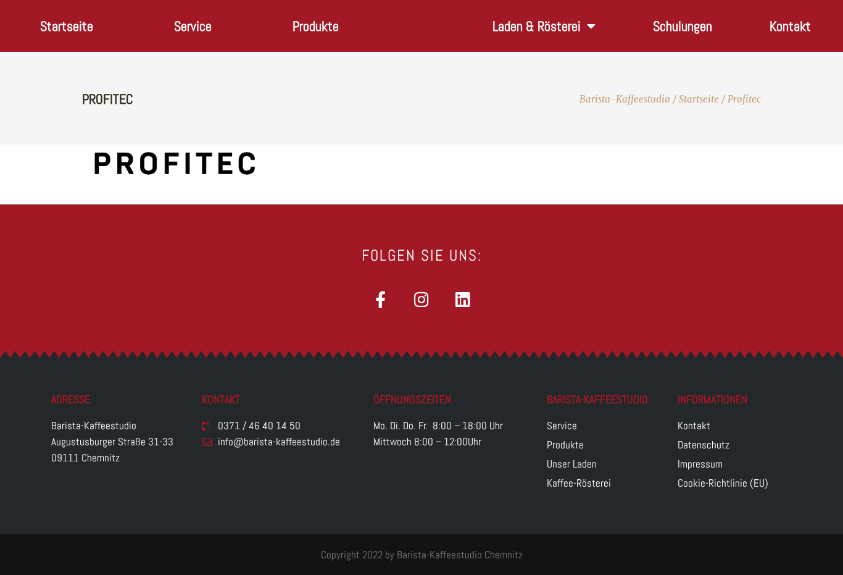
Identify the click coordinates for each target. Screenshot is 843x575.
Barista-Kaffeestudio (624, 99)
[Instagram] (421, 299)
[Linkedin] (463, 299)
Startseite (66, 26)
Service (193, 26)
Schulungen (682, 26)
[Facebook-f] (380, 299)
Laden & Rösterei (536, 26)
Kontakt (790, 26)
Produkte (316, 26)
